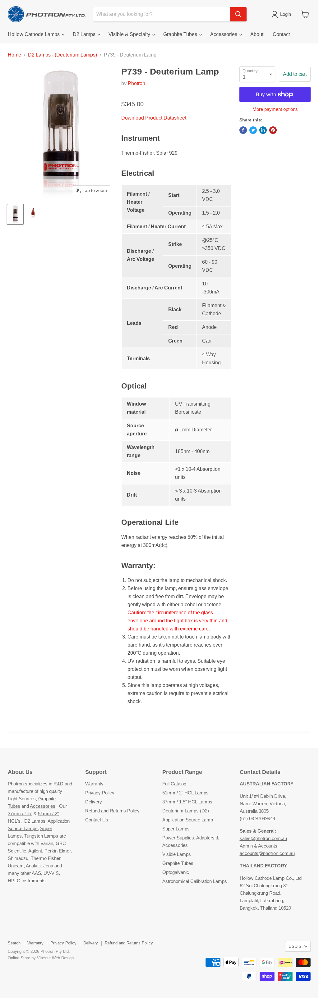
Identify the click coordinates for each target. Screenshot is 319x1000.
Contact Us (96, 819)
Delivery (93, 801)
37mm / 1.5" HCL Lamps (187, 801)
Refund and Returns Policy (112, 810)
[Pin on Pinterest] (273, 130)
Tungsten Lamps (41, 836)
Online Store (19, 958)
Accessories (224, 34)
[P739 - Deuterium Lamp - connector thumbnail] (33, 214)
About (256, 34)
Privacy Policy (99, 792)
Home (14, 54)
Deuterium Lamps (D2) (185, 810)
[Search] (238, 14)
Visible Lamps (176, 854)
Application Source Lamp (187, 819)
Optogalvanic (175, 872)
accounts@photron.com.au (267, 853)
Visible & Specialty (130, 34)
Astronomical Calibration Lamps (194, 881)
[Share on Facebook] (243, 130)
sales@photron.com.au (263, 838)
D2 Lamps (85, 34)
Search (14, 943)
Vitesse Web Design (55, 958)
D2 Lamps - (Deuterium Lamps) (62, 54)
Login (285, 14)
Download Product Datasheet (153, 117)
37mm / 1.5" (20, 813)
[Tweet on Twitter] (253, 130)
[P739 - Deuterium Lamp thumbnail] (15, 214)
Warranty (94, 783)
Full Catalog (174, 783)
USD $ (295, 946)
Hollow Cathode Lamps (34, 34)
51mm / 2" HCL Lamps (185, 792)
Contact (281, 34)
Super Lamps (176, 828)
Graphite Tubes (180, 34)
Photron (136, 83)
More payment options (275, 109)
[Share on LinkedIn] (263, 130)
